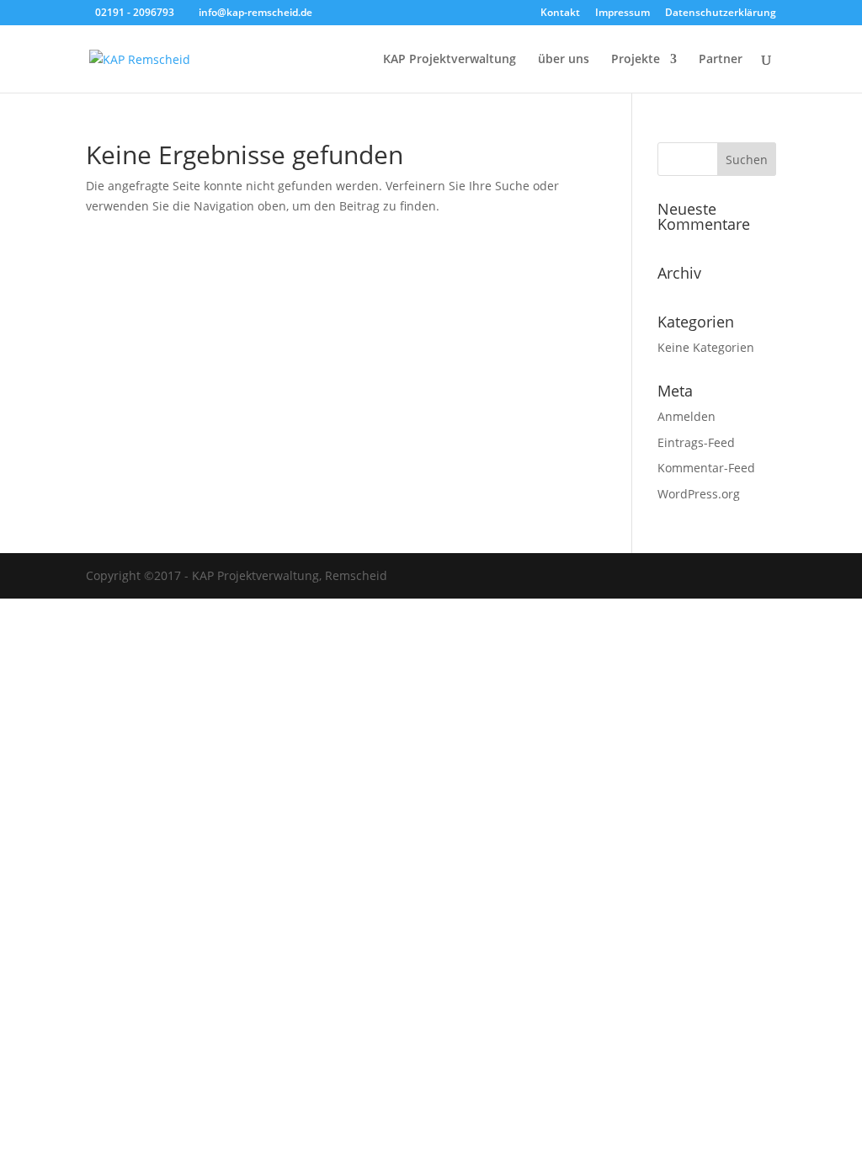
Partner (720, 60)
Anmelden (686, 416)
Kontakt (560, 13)
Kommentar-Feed (706, 468)
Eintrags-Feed (696, 442)
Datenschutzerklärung (720, 13)
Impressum (622, 13)
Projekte (635, 60)
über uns (563, 60)
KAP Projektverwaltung (449, 60)
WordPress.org (698, 494)
